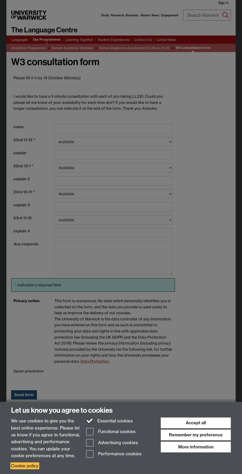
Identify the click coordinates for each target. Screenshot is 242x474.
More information (196, 447)
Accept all (196, 422)
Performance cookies (119, 453)
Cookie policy (25, 466)
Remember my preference (196, 435)
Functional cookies (116, 431)
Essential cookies (114, 421)
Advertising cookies (117, 442)
